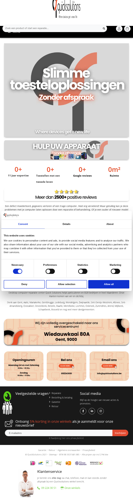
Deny (24, 284)
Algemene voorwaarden (69, 450)
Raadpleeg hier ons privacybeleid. (67, 438)
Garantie (56, 401)
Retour (55, 406)
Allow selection (66, 284)
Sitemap (53, 454)
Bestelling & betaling (62, 397)
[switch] (50, 271)
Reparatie (56, 393)
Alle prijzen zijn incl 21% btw (95, 454)
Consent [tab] (23, 224)
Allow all (109, 284)
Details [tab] (67, 224)
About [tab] (110, 224)
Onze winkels (72, 488)
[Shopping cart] (127, 28)
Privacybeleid (89, 450)
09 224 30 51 (48, 488)
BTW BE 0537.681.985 (69, 454)
